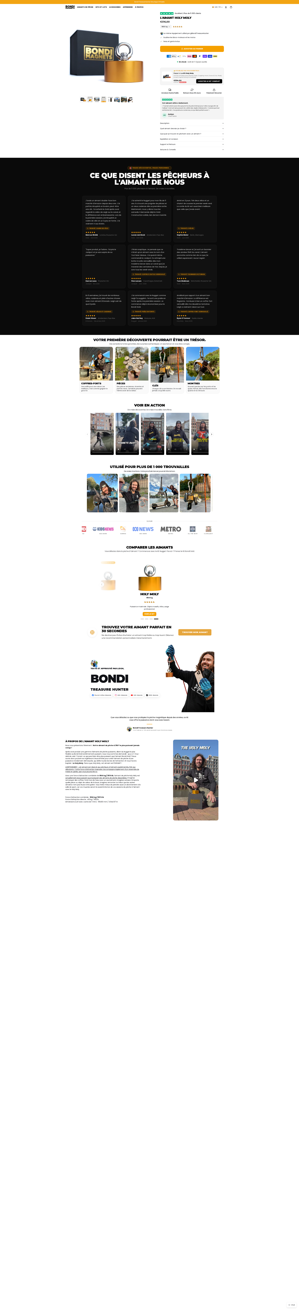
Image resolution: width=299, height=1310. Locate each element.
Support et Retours (167, 144)
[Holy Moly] (149, 573)
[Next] (212, 434)
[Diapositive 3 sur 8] (97, 99)
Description (164, 123)
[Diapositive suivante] (145, 12)
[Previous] (87, 434)
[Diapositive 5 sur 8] (110, 99)
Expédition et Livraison (169, 139)
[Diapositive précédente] (69, 12)
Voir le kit (149, 614)
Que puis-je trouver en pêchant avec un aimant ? (180, 134)
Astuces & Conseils (168, 149)
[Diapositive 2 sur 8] (90, 99)
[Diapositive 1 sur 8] (83, 99)
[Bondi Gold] (108, 576)
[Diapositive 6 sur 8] (117, 99)
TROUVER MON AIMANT (195, 632)
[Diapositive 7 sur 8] (124, 99)
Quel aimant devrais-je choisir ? (173, 128)
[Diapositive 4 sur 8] (104, 99)
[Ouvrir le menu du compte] (225, 7)
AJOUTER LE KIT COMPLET (209, 81)
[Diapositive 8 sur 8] (131, 99)
